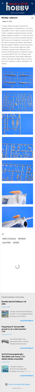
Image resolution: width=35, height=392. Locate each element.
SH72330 (16, 243)
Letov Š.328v (6, 243)
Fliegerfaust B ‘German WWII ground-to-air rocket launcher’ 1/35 (14, 329)
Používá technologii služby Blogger (18, 384)
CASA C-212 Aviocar (9, 239)
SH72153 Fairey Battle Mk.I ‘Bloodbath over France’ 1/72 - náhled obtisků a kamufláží (14, 356)
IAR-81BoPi (22, 239)
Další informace (26, 321)
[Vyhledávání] (32, 4)
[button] (32, 18)
